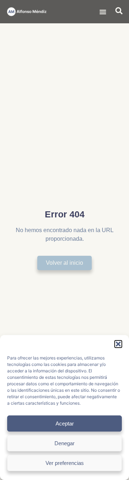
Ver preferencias (65, 463)
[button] (118, 344)
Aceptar (65, 423)
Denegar (64, 443)
